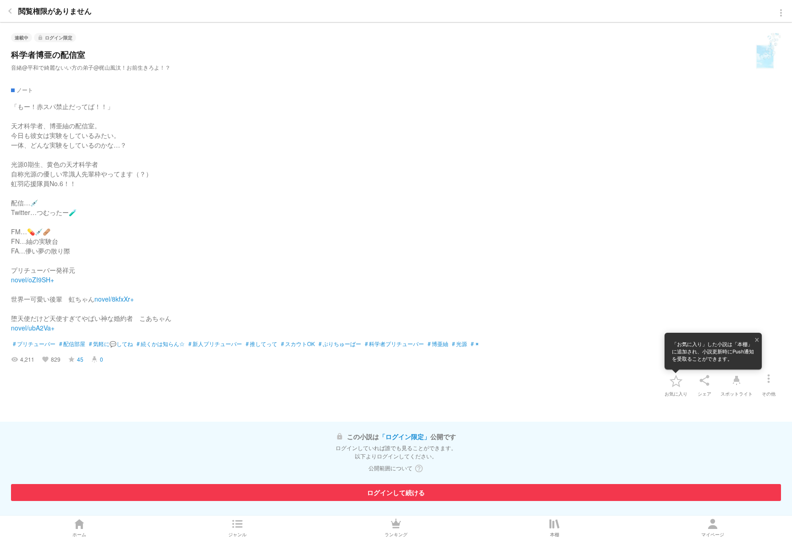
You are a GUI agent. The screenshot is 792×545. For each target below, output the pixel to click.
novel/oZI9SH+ (32, 279)
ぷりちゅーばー (340, 343)
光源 (459, 343)
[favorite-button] (676, 380)
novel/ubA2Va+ (33, 327)
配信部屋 (72, 343)
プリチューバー (34, 343)
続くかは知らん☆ (161, 343)
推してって (261, 343)
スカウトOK (298, 343)
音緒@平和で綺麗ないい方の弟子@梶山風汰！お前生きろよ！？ (90, 67)
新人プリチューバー (215, 343)
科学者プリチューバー (394, 343)
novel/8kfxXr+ (114, 298)
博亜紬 (438, 343)
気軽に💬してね (111, 343)
